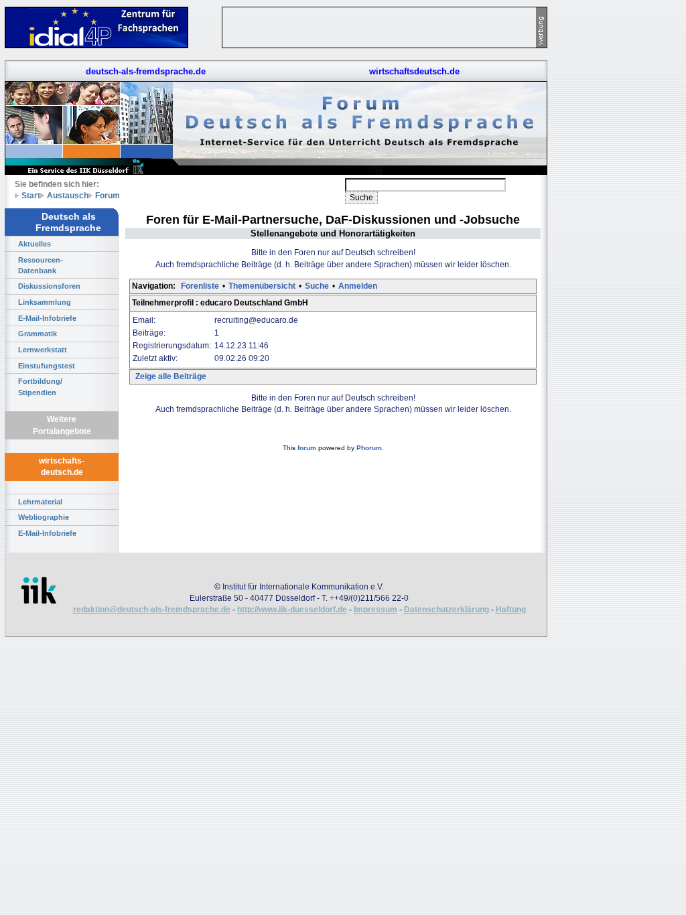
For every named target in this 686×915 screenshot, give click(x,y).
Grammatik (37, 334)
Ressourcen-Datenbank (40, 265)
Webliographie (43, 517)
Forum (107, 195)
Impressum (375, 609)
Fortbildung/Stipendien (40, 386)
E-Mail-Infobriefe (47, 318)
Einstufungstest (46, 366)
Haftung (511, 609)
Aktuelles (34, 244)
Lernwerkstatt (42, 350)
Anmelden (357, 286)
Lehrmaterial (40, 502)
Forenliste (200, 286)
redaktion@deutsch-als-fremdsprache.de (151, 609)
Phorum (369, 447)
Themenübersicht (261, 286)
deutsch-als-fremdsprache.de (146, 71)
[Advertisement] (609, 201)
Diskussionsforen (49, 286)
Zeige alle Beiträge (170, 376)
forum (306, 447)
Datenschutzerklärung (446, 609)
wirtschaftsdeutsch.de (414, 71)
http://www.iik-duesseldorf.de (292, 609)
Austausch (67, 195)
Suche (317, 286)
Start (30, 195)
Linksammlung (44, 302)
